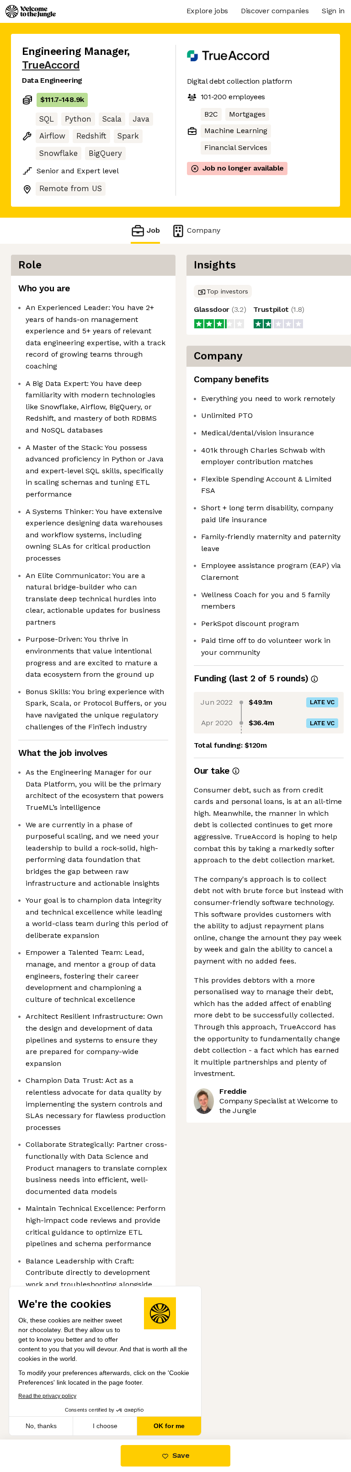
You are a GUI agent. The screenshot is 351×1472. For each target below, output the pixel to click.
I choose (105, 1425)
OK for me (169, 1425)
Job (153, 230)
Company (203, 230)
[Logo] (30, 11)
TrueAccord (51, 65)
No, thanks (41, 1425)
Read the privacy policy (47, 1396)
